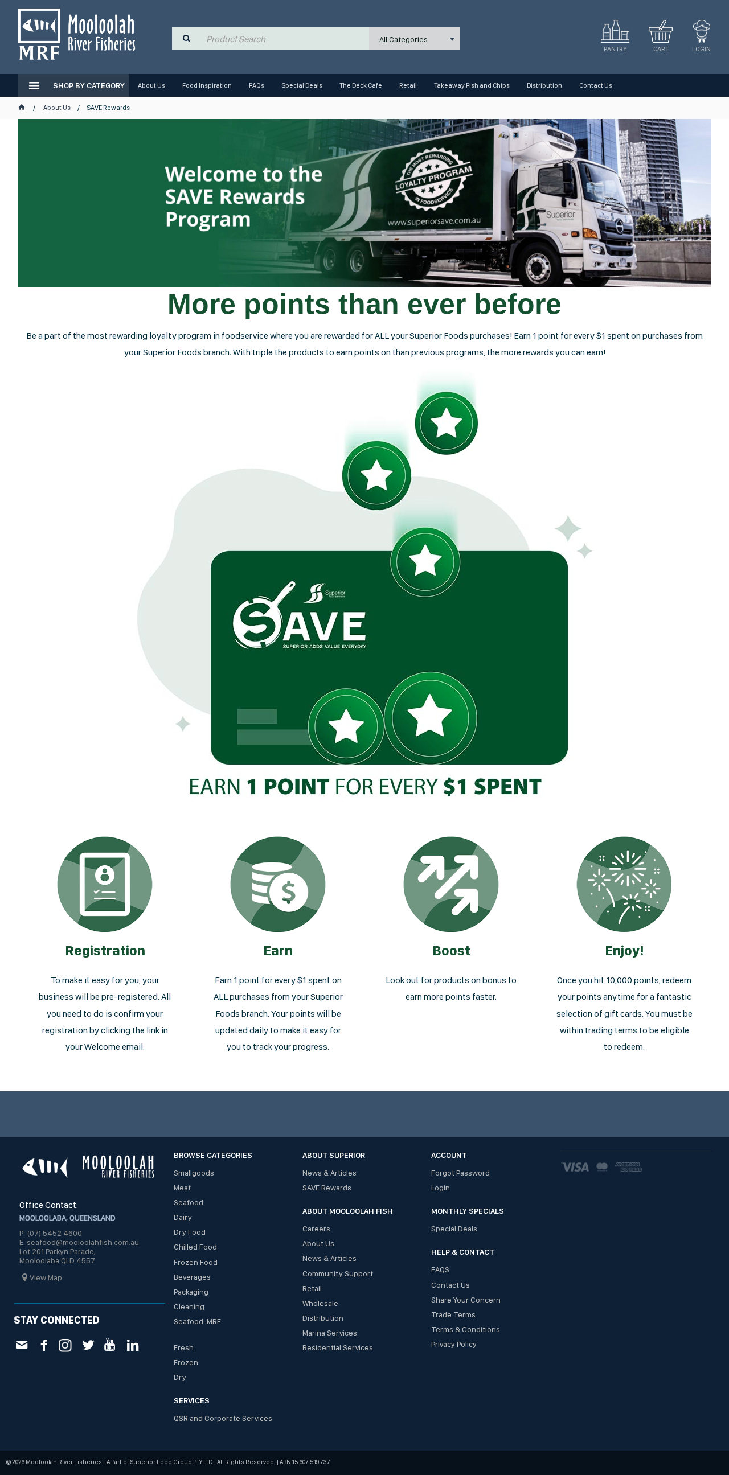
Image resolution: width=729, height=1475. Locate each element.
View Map (46, 1277)
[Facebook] (43, 1345)
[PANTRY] (615, 31)
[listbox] (414, 38)
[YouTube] (110, 1345)
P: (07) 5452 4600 (50, 1233)
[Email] (21, 1345)
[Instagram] (66, 1344)
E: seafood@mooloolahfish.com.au (79, 1242)
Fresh (184, 1347)
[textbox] (285, 39)
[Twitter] (88, 1345)
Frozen (186, 1362)
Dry (180, 1377)
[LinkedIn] (132, 1345)
